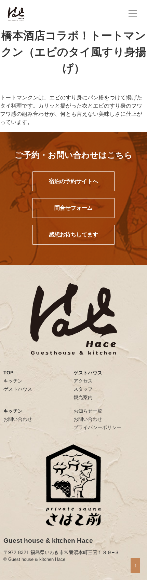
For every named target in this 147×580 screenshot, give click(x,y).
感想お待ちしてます (73, 234)
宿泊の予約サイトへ (73, 181)
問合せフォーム (73, 208)
